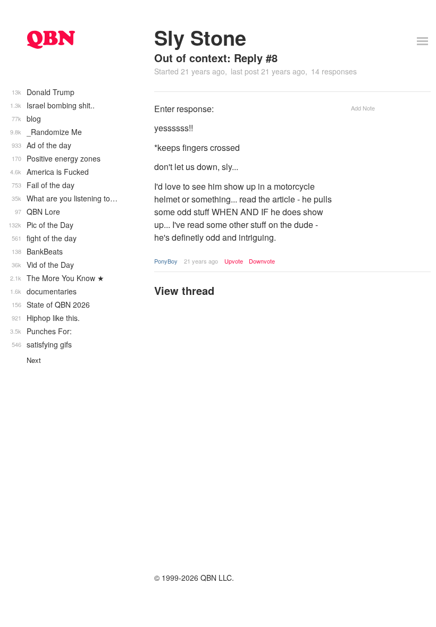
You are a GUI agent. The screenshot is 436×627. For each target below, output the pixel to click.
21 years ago (201, 261)
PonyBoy (166, 261)
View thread (184, 290)
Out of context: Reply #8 (216, 57)
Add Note (363, 108)
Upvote (233, 261)
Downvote (262, 261)
